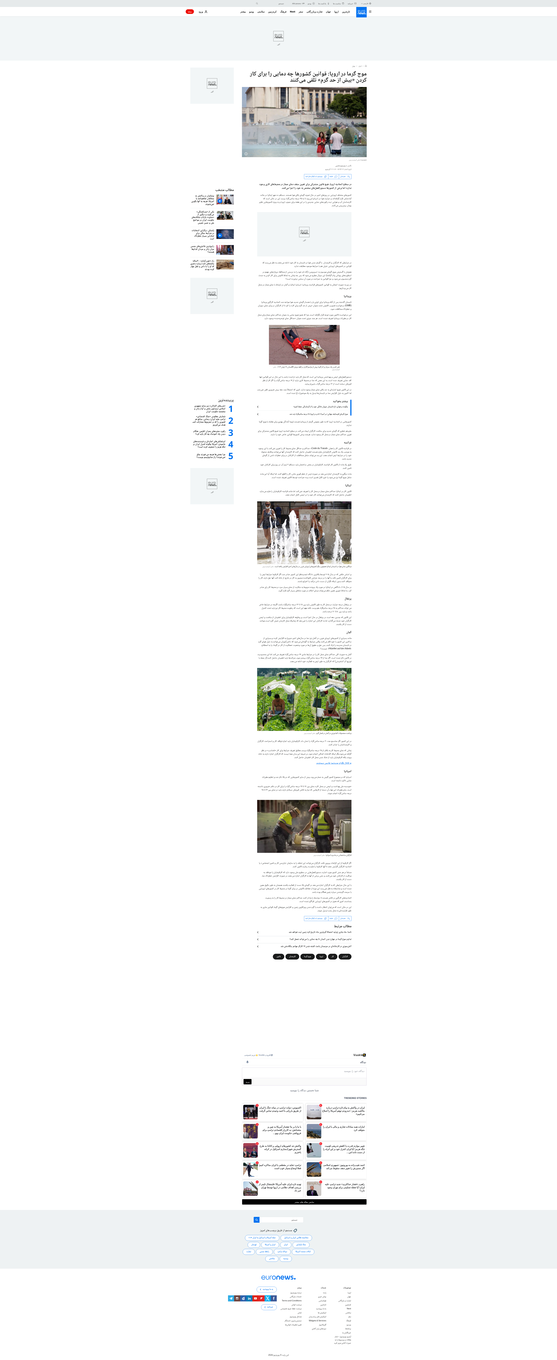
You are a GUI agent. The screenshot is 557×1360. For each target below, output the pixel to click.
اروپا (336, 11)
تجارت (248, 1251)
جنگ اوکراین (301, 1244)
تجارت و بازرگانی (314, 11)
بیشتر (299, 1288)
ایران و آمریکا (270, 1244)
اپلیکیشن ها (322, 1313)
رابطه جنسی (264, 1251)
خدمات (323, 1288)
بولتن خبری (322, 1297)
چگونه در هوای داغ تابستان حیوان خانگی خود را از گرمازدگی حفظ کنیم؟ (320, 407)
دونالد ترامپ (282, 1251)
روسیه (285, 1258)
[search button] (257, 3)
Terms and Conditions (292, 1301)
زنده (190, 11)
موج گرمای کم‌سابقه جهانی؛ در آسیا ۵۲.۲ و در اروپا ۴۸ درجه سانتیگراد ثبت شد (319, 414)
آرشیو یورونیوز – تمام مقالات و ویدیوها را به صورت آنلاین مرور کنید (342, 1340)
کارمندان (292, 956)
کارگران (345, 956)
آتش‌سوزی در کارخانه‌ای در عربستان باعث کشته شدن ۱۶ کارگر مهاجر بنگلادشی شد (316, 946)
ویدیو (251, 11)
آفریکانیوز (322, 1325)
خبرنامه (270, 1307)
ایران (286, 1244)
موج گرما (307, 956)
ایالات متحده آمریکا (303, 1251)
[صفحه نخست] (366, 66)
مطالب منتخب (224, 190)
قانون (278, 956)
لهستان (253, 1244)
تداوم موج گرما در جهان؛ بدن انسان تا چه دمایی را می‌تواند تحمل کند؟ (320, 939)
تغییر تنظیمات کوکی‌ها (293, 1325)
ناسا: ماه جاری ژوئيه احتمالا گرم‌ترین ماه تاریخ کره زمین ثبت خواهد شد (320, 932)
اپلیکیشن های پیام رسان (317, 1317)
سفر (301, 11)
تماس (300, 1313)
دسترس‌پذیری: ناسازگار (293, 1321)
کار (333, 956)
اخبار (360, 66)
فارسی (365, 3)
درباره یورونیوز (296, 1293)
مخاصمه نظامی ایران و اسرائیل (296, 1238)
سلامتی (261, 11)
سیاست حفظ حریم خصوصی (291, 1309)
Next (292, 11)
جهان (328, 11)
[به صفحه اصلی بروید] (361, 12)
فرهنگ (283, 11)
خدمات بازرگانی (296, 1297)
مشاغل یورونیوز (296, 1317)
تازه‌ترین (346, 11)
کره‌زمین (272, 11)
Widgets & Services (317, 1321)
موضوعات (347, 1288)
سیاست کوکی (296, 1305)
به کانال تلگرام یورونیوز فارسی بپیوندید (333, 763)
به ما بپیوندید (321, 1309)
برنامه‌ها (348, 1329)
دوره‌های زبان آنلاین (319, 1329)
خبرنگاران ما (346, 1333)
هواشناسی (322, 1301)
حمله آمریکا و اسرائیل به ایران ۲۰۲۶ (262, 1238)
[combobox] (272, 3)
